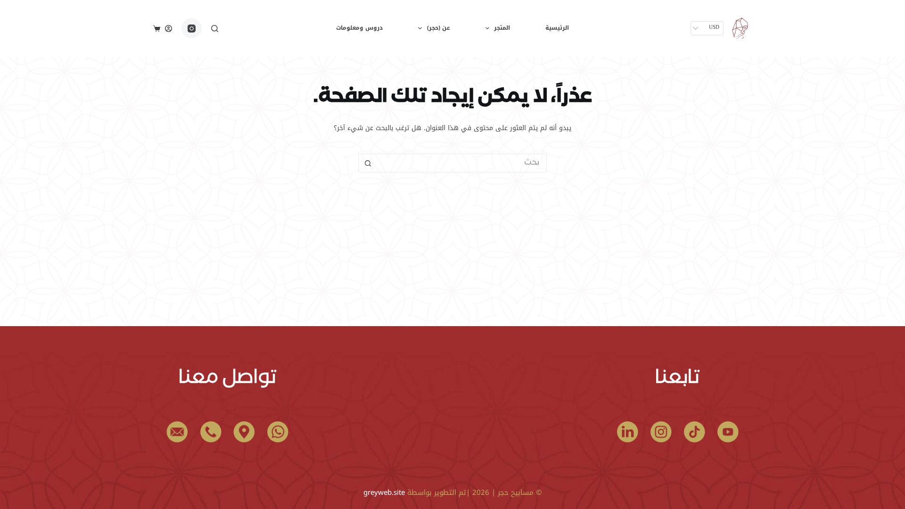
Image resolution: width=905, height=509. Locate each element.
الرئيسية (557, 28)
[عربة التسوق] (156, 28)
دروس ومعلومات (359, 28)
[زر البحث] (368, 163)
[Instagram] (191, 28)
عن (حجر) (438, 28)
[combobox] (461, 163)
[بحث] (214, 28)
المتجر (502, 28)
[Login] (168, 28)
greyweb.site (384, 492)
